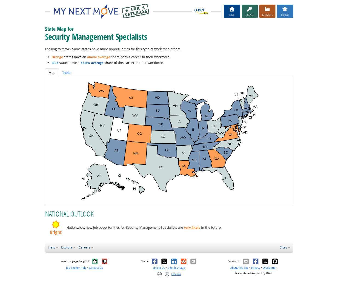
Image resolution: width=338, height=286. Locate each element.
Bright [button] (56, 232)
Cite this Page (176, 268)
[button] (56, 224)
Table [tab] (66, 72)
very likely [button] (192, 227)
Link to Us (159, 268)
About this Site (239, 268)
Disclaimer (270, 268)
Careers (85, 247)
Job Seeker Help (76, 268)
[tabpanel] (169, 141)
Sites (283, 247)
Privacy (255, 268)
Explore (67, 247)
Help (51, 247)
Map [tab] (52, 72)
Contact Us (96, 268)
